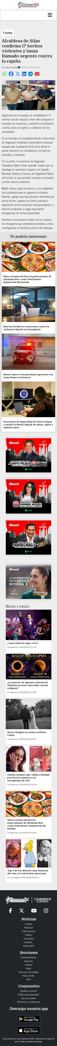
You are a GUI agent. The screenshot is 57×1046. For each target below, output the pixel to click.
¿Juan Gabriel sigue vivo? (23, 643)
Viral (28, 979)
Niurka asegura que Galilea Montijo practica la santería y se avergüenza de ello (28, 777)
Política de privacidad (28, 994)
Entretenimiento (28, 957)
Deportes (28, 961)
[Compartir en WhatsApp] (5, 74)
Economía (28, 938)
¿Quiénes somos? (28, 991)
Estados (7, 32)
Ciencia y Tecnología (29, 972)
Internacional (28, 931)
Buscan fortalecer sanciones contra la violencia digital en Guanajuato (26, 328)
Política (28, 935)
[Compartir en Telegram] (30, 74)
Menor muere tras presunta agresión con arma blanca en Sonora (28, 376)
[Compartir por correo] (37, 74)
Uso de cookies (28, 998)
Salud (28, 968)
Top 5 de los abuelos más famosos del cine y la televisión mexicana (27, 872)
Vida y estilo (28, 975)
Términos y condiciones (28, 1002)
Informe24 (28, 946)
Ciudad (28, 924)
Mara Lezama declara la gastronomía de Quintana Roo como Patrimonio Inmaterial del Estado (27, 279)
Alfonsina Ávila (11, 67)
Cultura (28, 964)
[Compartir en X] (18, 74)
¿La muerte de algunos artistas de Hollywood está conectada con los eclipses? (27, 685)
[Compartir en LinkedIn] (24, 74)
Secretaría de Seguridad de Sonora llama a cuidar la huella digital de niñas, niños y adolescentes (28, 424)
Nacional (28, 927)
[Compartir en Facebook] (11, 74)
